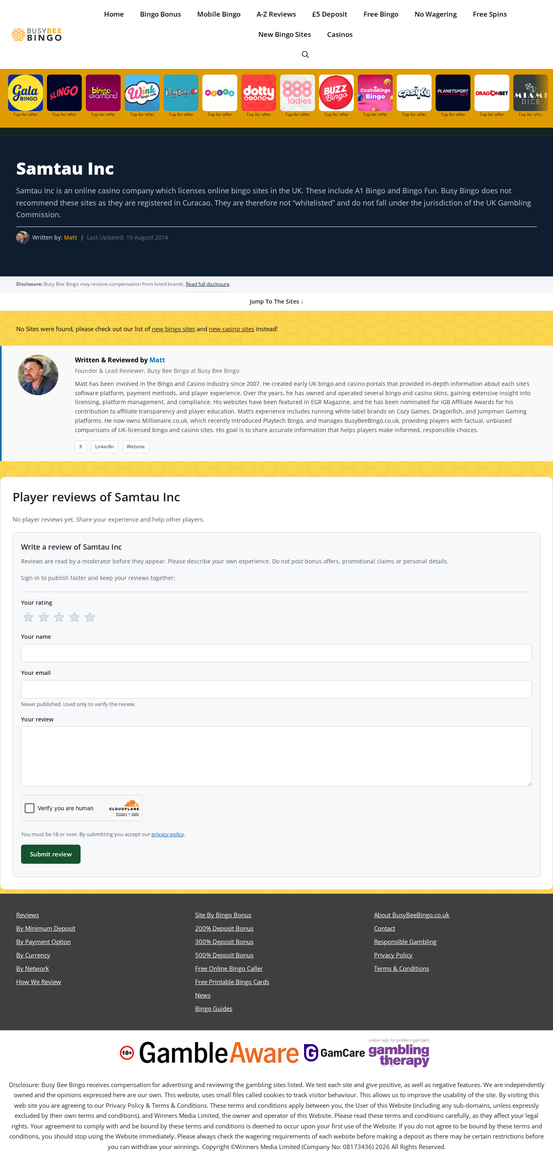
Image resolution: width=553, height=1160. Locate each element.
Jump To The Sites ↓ (277, 301)
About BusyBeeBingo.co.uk (411, 915)
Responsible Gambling (405, 941)
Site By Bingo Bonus (223, 915)
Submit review (51, 854)
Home (114, 14)
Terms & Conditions (401, 968)
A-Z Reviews (276, 14)
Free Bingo (381, 14)
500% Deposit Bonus (224, 955)
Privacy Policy (393, 955)
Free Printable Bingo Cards (232, 982)
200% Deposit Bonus (224, 928)
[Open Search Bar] (305, 55)
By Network (32, 968)
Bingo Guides (213, 1008)
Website (136, 446)
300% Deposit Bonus (224, 941)
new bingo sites (173, 329)
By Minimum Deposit (45, 928)
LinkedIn (104, 446)
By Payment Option (43, 941)
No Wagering (436, 14)
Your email (36, 672)
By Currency (33, 955)
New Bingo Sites (284, 34)
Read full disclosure (208, 283)
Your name (36, 636)
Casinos (340, 34)
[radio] (28, 617)
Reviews (27, 915)
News (203, 995)
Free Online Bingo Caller (229, 968)
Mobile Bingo (218, 14)
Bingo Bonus (160, 14)
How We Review (38, 982)
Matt (70, 237)
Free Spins (490, 14)
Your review (37, 719)
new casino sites (231, 329)
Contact (384, 928)
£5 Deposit (329, 14)
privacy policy (167, 834)
